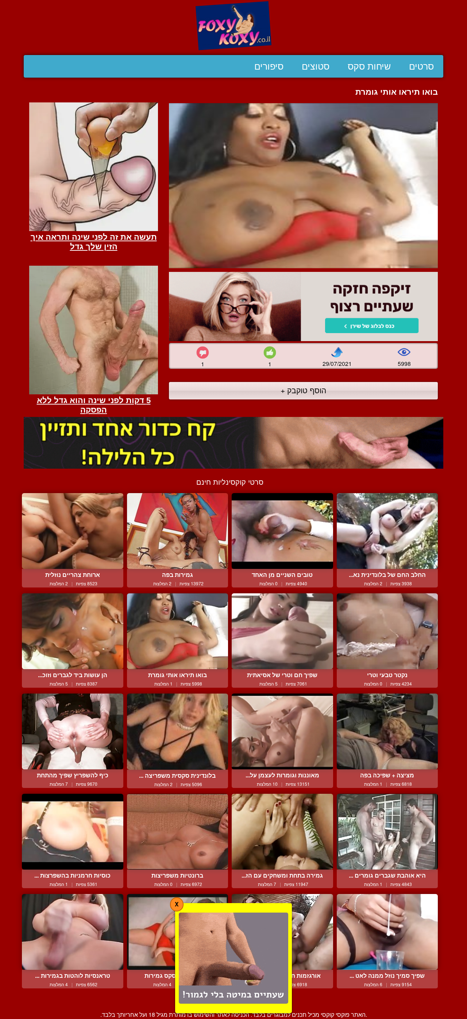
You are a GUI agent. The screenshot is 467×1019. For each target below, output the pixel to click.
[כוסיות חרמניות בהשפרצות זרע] (72, 832)
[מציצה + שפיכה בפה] (387, 731)
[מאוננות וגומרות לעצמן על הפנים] (282, 731)
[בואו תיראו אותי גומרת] (177, 631)
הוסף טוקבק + (303, 389)
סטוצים (315, 66)
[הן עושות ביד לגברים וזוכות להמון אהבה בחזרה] (72, 631)
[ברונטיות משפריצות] (177, 832)
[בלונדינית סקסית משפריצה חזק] (177, 732)
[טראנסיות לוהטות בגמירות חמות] (72, 932)
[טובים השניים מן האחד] (282, 531)
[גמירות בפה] (177, 531)
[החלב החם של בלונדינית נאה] (387, 531)
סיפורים (268, 66)
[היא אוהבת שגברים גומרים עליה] (387, 832)
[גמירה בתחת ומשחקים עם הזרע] (282, 832)
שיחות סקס (369, 66)
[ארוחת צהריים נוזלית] (72, 531)
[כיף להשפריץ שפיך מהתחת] (72, 731)
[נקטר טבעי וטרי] (387, 631)
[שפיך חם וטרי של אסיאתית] (282, 631)
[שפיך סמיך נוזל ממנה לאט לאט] (387, 932)
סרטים (421, 66)
